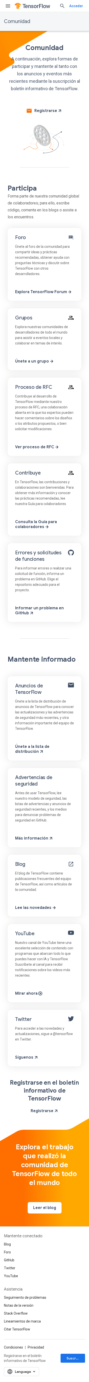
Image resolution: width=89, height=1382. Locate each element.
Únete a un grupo (32, 361)
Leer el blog (44, 1207)
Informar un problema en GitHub (39, 611)
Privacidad (36, 1347)
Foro (20, 237)
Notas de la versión (18, 1305)
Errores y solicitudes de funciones (38, 556)
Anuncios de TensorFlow (29, 689)
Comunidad (17, 21)
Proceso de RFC (33, 387)
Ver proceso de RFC (35, 447)
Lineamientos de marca (22, 1321)
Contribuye (28, 473)
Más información (32, 838)
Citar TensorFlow (17, 1329)
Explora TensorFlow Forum (41, 291)
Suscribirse (76, 1358)
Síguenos (24, 1057)
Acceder (76, 6)
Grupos (23, 318)
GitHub (9, 1260)
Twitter (23, 1019)
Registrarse (45, 110)
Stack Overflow (16, 1313)
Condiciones (13, 1347)
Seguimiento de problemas (25, 1297)
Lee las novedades (33, 907)
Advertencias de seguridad (33, 780)
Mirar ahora (27, 993)
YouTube (24, 934)
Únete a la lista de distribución (32, 749)
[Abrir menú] (8, 6)
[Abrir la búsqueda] (62, 6)
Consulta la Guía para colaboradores (36, 524)
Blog (20, 864)
